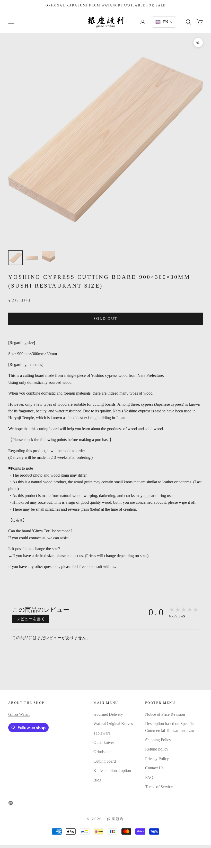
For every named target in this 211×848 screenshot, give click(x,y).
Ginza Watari (19, 714)
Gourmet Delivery (108, 714)
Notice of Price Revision (165, 714)
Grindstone (102, 751)
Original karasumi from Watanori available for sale (106, 5)
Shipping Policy (158, 740)
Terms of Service (159, 787)
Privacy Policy (157, 758)
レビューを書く (30, 619)
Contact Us (154, 768)
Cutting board (104, 761)
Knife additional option (112, 770)
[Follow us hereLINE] (10, 803)
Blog (97, 780)
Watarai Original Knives (113, 723)
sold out (105, 318)
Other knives (103, 742)
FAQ (149, 777)
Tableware (101, 733)
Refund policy (156, 749)
